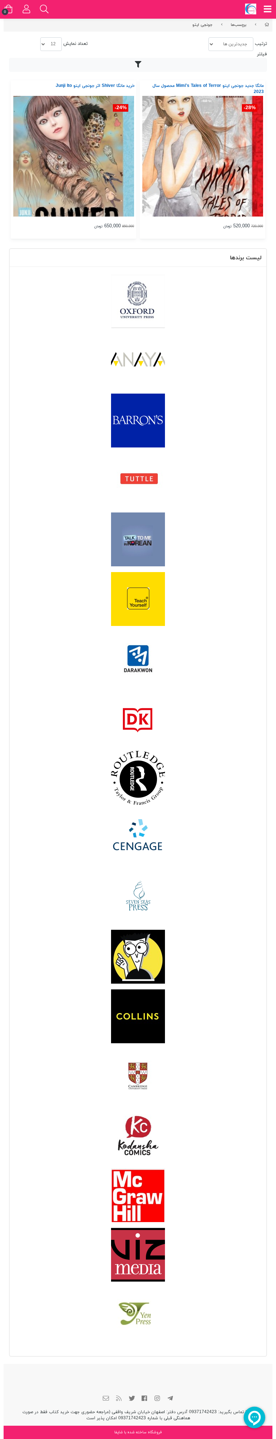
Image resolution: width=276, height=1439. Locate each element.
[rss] (119, 1399)
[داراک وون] (138, 658)
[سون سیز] (138, 897)
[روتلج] (138, 778)
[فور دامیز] (138, 957)
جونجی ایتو (202, 25)
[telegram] (170, 1399)
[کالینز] (138, 1016)
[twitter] (131, 1399)
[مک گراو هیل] (138, 1195)
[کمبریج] (138, 1076)
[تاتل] (138, 480)
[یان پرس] (138, 1314)
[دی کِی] (138, 718)
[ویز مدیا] (138, 1255)
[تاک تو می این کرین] (138, 539)
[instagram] (157, 1399)
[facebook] (144, 1399)
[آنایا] (138, 361)
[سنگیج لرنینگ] (138, 837)
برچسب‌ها (239, 25)
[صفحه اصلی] (267, 24)
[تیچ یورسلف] (138, 599)
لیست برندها (246, 258)
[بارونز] (138, 420)
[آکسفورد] (138, 301)
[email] (106, 1399)
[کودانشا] (138, 1135)
